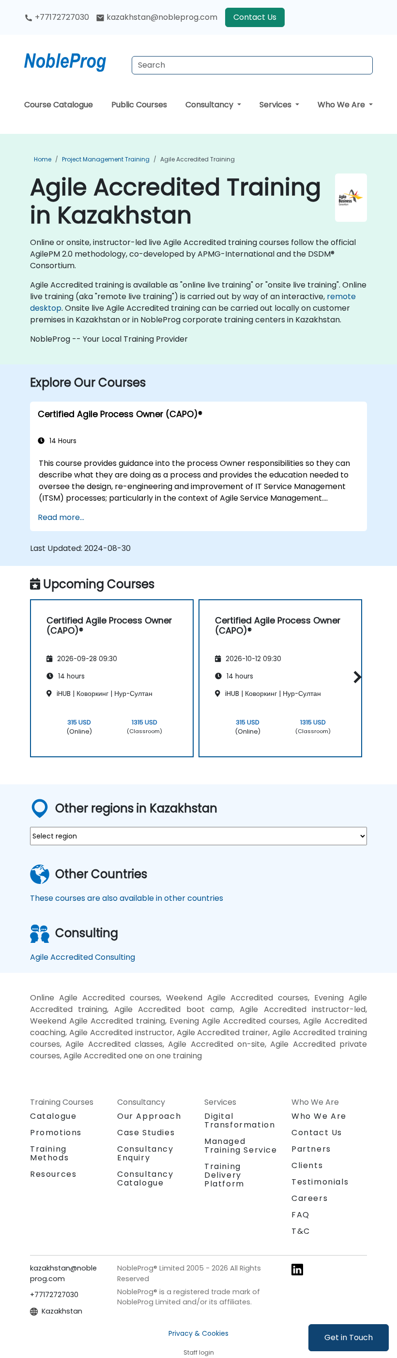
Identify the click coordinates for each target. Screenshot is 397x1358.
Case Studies (146, 1132)
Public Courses (139, 104)
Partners (311, 1149)
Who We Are (342, 104)
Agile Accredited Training (197, 159)
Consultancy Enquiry (145, 1153)
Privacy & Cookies (198, 1333)
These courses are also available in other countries (126, 898)
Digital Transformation (239, 1120)
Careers (309, 1198)
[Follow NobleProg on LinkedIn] (297, 1268)
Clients (307, 1165)
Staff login (198, 1352)
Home (42, 159)
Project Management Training (106, 159)
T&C (300, 1231)
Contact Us (254, 17)
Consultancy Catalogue (145, 1178)
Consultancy (210, 104)
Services (276, 104)
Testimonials (320, 1181)
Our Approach (149, 1116)
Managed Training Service (240, 1146)
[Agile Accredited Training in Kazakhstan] (74, 60)
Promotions (56, 1132)
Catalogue (53, 1116)
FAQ (300, 1214)
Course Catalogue (58, 104)
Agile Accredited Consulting (82, 957)
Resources (53, 1174)
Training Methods (49, 1153)
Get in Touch (348, 1337)
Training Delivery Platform (224, 1175)
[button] (355, 677)
